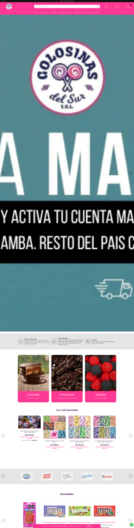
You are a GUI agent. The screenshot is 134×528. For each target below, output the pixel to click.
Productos (44, 12)
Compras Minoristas (66, 12)
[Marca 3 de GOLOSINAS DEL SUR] (67, 476)
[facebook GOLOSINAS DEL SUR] (4, 1)
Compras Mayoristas (93, 12)
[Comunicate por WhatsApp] (131, 524)
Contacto (54, 12)
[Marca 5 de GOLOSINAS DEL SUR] (107, 476)
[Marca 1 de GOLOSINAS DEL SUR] (27, 476)
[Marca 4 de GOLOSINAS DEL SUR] (87, 476)
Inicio (36, 12)
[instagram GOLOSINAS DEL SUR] (2, 1)
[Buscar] (98, 6)
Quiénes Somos (79, 12)
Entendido (89, 526)
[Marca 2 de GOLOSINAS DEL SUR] (47, 476)
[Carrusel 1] (67, 173)
